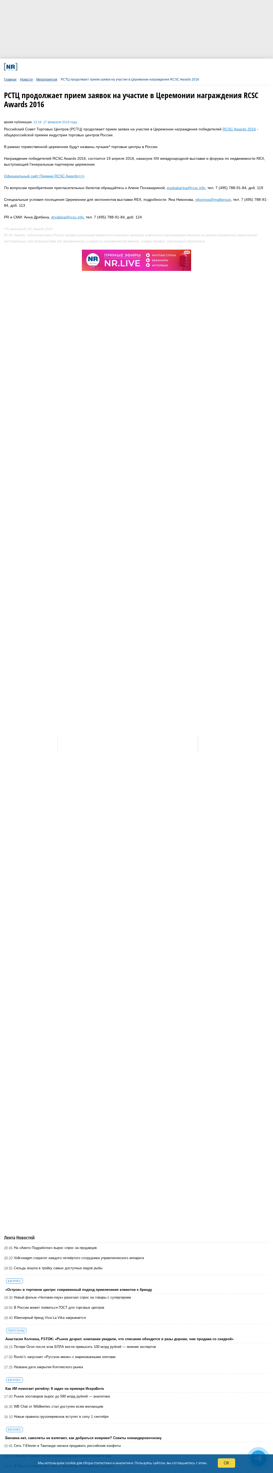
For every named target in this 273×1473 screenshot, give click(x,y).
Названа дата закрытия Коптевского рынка (48, 1367)
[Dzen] (126, 66)
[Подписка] (199, 66)
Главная (10, 79)
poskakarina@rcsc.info (186, 188)
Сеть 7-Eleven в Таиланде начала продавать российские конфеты (67, 1446)
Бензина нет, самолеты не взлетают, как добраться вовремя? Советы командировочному (83, 1438)
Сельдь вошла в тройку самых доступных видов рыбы (58, 1268)
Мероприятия (46, 79)
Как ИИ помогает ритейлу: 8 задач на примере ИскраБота (54, 1389)
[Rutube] (175, 66)
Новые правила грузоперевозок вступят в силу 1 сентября (61, 1417)
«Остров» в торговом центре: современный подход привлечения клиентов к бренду (78, 1290)
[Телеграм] (54, 66)
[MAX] (102, 66)
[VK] (78, 66)
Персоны (16, 1330)
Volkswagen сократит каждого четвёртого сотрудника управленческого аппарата (79, 1258)
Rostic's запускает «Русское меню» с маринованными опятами (64, 1357)
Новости (26, 79)
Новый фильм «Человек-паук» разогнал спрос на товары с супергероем (72, 1297)
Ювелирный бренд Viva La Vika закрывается (50, 1318)
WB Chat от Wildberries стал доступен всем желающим (58, 1406)
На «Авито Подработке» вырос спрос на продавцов (55, 1248)
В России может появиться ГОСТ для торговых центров (59, 1308)
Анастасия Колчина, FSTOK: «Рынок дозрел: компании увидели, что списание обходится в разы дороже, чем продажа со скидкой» (119, 1339)
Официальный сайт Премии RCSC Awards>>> (44, 176)
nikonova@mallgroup (213, 199)
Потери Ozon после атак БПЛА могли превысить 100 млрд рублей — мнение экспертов (85, 1347)
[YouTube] (151, 66)
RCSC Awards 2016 (239, 129)
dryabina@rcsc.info (67, 217)
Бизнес (14, 1281)
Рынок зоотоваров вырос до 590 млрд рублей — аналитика (62, 1396)
